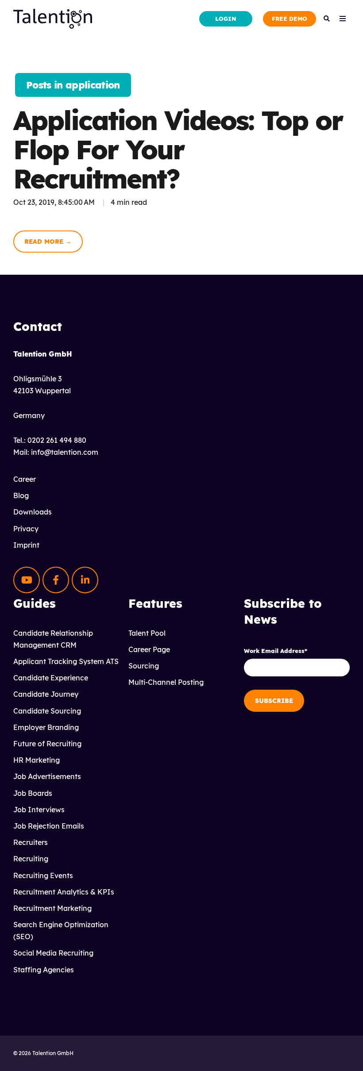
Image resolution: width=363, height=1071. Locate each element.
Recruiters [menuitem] (30, 842)
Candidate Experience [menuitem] (50, 677)
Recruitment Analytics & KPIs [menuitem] (63, 891)
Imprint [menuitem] (26, 545)
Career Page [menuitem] (149, 649)
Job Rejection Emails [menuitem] (48, 825)
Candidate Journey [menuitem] (45, 694)
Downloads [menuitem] (32, 511)
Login (225, 18)
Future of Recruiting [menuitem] (47, 743)
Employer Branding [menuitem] (46, 727)
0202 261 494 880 (56, 440)
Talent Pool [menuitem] (147, 633)
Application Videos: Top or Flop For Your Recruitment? (178, 149)
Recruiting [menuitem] (30, 858)
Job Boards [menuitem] (32, 793)
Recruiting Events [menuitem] (43, 875)
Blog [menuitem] (21, 495)
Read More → (48, 242)
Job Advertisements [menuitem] (47, 776)
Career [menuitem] (24, 479)
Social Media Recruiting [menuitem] (53, 952)
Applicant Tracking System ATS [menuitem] (66, 661)
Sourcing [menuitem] (143, 665)
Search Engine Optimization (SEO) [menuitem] (60, 930)
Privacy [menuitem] (26, 528)
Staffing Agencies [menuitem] (43, 969)
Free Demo (289, 18)
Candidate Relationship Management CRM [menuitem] (53, 639)
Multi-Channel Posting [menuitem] (166, 682)
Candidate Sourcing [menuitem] (47, 710)
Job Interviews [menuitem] (39, 809)
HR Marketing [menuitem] (36, 760)
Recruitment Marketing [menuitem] (52, 908)
